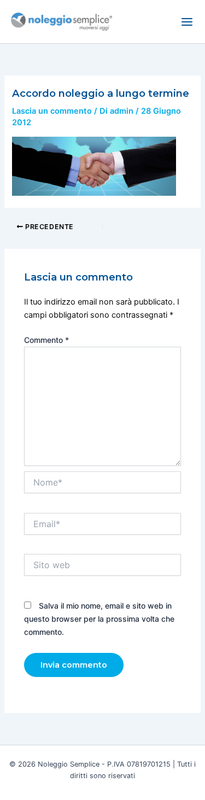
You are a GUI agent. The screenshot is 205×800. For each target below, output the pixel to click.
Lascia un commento (52, 111)
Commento (46, 339)
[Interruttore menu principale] (187, 21)
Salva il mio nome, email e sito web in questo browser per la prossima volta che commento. (99, 619)
